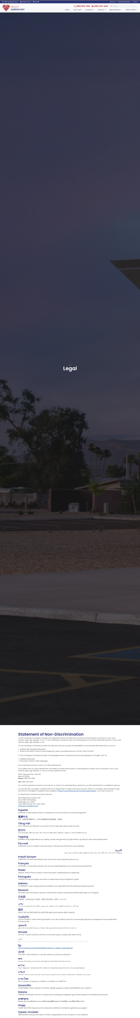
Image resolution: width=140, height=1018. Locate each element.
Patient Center (131, 10)
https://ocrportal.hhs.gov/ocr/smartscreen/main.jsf (77, 791)
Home (67, 10)
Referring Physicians (124, 2)
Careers (135, 2)
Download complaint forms (28, 806)
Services (101, 10)
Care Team (77, 10)
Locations (88, 10)
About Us (112, 2)
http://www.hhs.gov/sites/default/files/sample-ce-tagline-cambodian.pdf (45, 948)
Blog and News (115, 10)
